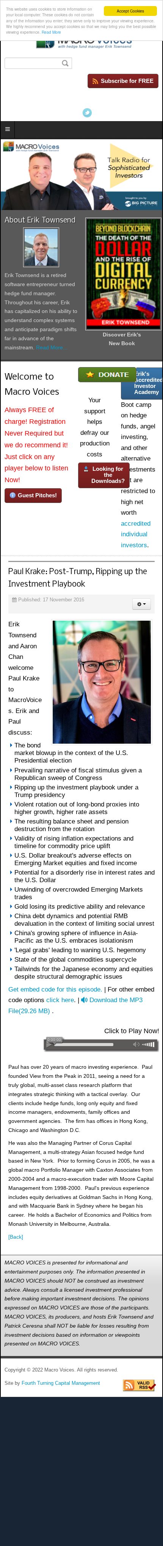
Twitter (87, 112)
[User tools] (141, 604)
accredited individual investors (135, 534)
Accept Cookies (130, 11)
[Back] (15, 1237)
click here (60, 1000)
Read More (51, 32)
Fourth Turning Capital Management (61, 1383)
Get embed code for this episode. (55, 989)
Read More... (51, 347)
